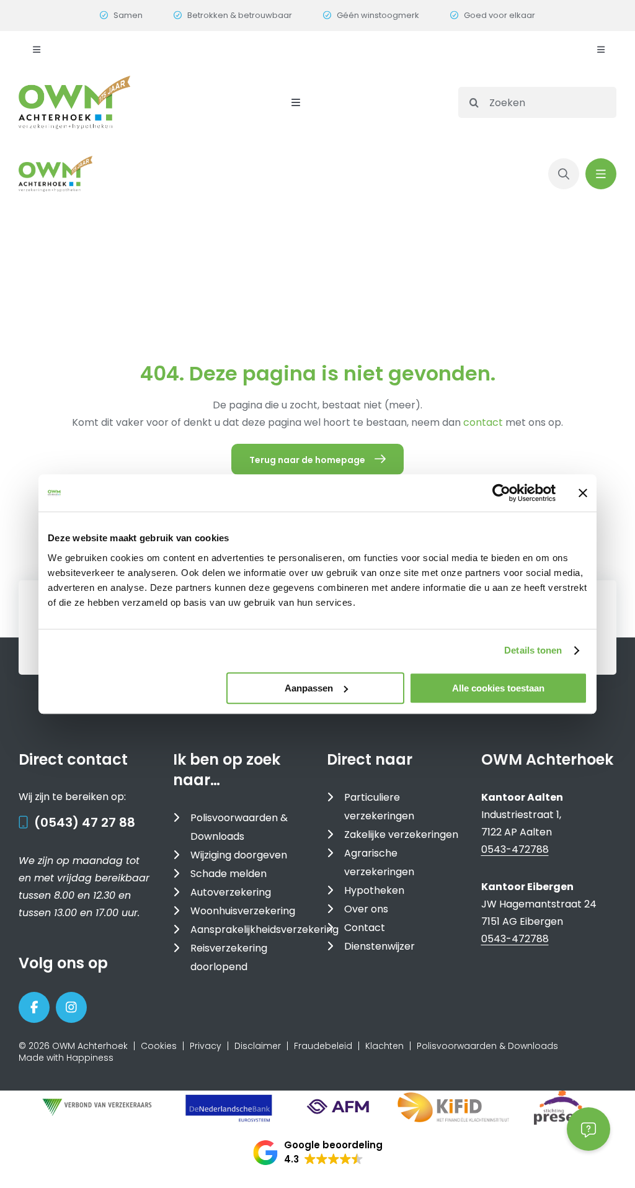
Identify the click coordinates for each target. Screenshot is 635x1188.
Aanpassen (309, 688)
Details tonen (533, 650)
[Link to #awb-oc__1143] (600, 173)
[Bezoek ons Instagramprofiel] (71, 1007)
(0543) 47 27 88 (84, 822)
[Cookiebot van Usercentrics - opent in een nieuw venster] (501, 493)
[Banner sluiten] (583, 492)
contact (484, 422)
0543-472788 (515, 849)
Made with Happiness (66, 1057)
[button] (318, 1152)
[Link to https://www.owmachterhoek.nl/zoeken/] (563, 173)
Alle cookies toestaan (498, 688)
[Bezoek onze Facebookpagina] (34, 1007)
